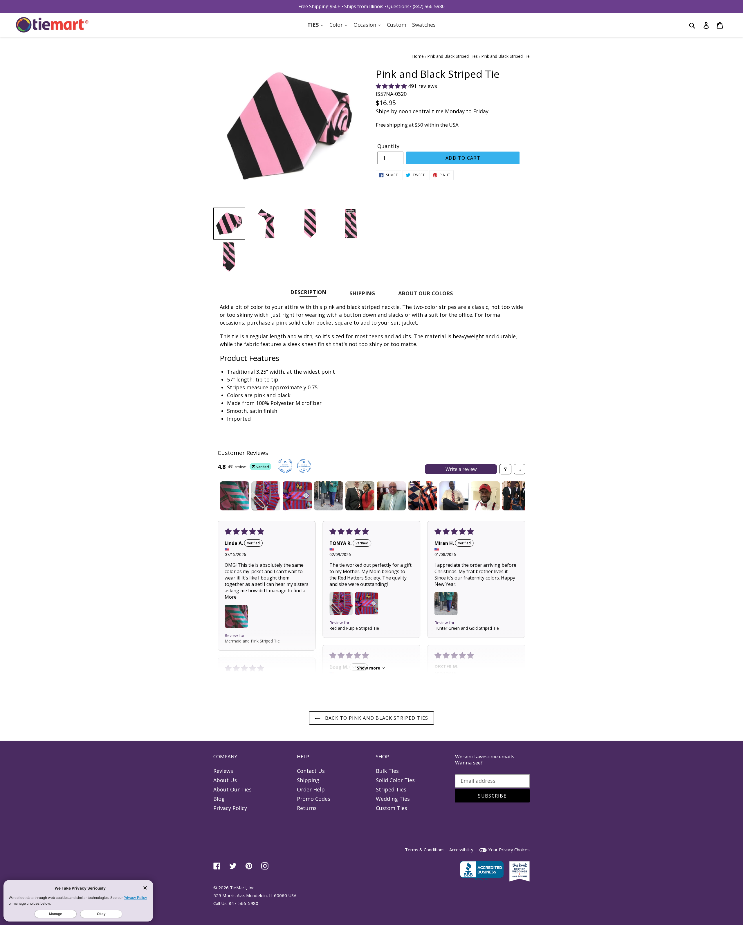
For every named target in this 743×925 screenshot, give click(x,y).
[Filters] (505, 469)
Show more (368, 668)
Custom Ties (391, 808)
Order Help (311, 789)
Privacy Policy (230, 808)
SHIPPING (362, 293)
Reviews (223, 770)
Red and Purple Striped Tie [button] (354, 628)
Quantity (388, 146)
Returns (307, 808)
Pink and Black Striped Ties (452, 56)
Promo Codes (313, 798)
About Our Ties (232, 789)
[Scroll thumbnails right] (518, 496)
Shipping (308, 780)
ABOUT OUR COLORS (425, 293)
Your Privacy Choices (508, 849)
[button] (392, 85)
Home (418, 56)
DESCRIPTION (308, 292)
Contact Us (311, 770)
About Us (225, 780)
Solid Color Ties (395, 780)
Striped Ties (391, 789)
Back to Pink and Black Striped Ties (375, 718)
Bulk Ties (387, 770)
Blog (219, 798)
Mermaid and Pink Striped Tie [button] (252, 640)
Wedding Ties (393, 798)
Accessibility (461, 849)
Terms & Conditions (425, 849)
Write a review (461, 469)
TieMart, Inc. (242, 887)
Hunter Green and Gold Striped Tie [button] (466, 628)
